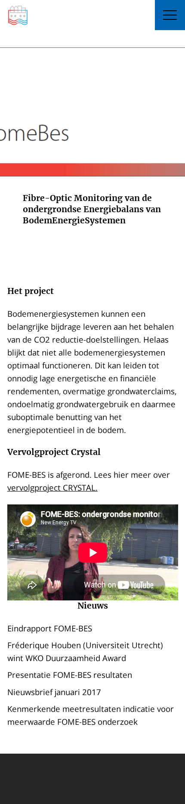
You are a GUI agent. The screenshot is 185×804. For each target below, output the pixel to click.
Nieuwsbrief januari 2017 (54, 691)
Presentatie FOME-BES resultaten (69, 674)
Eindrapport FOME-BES (49, 628)
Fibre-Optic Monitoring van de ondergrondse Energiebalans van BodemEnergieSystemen (92, 209)
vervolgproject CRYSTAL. (52, 487)
